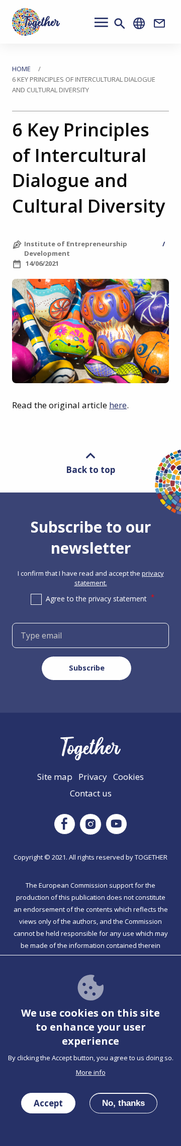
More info (91, 1072)
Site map (54, 776)
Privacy (92, 776)
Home (21, 68)
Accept (48, 1103)
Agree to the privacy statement (96, 598)
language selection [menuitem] (139, 23)
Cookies (128, 776)
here (118, 405)
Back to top (90, 469)
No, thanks (123, 1103)
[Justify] (119, 23)
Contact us (91, 793)
